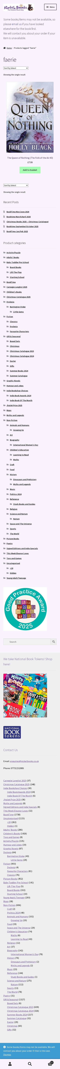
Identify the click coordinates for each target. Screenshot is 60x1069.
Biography (14, 440)
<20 (11, 568)
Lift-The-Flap (16, 272)
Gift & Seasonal (14, 336)
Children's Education (19, 450)
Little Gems (18, 311)
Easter (13, 361)
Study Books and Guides (24, 504)
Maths (16, 459)
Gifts (12, 366)
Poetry (10, 543)
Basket (46, 1061)
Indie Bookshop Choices (17, 390)
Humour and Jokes (15, 385)
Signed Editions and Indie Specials (22, 548)
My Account (10, 1064)
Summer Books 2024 (19, 371)
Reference (14, 499)
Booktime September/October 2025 (22, 226)
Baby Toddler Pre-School (18, 262)
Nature (16, 519)
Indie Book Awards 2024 (20, 395)
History (13, 474)
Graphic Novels (13, 380)
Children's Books (14, 292)
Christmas (14, 346)
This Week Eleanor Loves (18, 553)
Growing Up (18, 430)
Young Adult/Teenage (16, 578)
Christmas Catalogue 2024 (22, 356)
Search (30, 1064)
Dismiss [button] (7, 1054)
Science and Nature (19, 514)
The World (14, 533)
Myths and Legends (15, 415)
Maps (9, 410)
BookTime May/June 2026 (18, 211)
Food (12, 469)
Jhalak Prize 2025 (14, 405)
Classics (13, 321)
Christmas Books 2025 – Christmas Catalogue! (27, 221)
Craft (12, 464)
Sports (13, 528)
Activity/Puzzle (13, 252)
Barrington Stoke (17, 306)
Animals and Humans (19, 425)
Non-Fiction (12, 420)
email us (17, 24)
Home (9, 48)
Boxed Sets (15, 341)
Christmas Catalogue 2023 (22, 351)
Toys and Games (14, 558)
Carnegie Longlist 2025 (17, 287)
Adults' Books (13, 257)
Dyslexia (10, 302)
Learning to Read (21, 454)
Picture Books (13, 538)
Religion (13, 509)
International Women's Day (25, 445)
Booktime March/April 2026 (19, 216)
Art (11, 435)
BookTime (11, 282)
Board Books (15, 267)
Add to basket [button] (30, 169)
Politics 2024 (15, 494)
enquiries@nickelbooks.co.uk (24, 761)
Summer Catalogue (18, 375)
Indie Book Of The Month (21, 400)
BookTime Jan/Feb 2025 (17, 231)
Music (12, 489)
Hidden (13, 573)
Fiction (10, 316)
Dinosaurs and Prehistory (24, 479)
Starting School (17, 277)
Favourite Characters (19, 331)
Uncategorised (13, 563)
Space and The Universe (21, 523)
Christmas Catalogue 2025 (18, 297)
